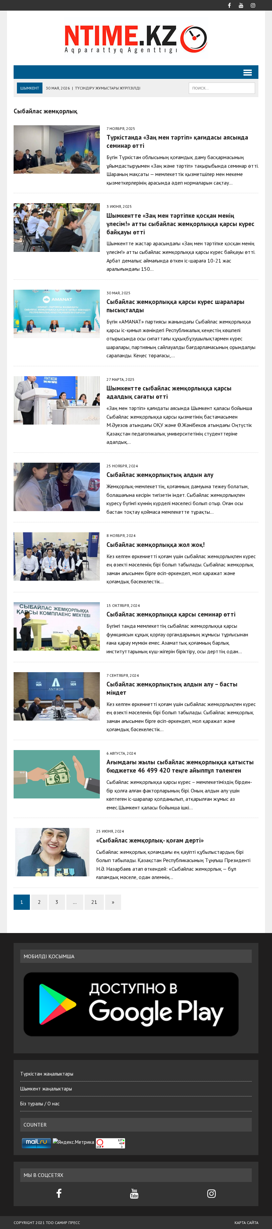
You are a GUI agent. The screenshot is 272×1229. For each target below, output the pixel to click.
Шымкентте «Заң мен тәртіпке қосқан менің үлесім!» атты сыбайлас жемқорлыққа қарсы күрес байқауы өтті (180, 223)
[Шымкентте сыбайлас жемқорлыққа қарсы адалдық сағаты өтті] (57, 420)
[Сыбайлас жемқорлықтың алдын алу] (57, 506)
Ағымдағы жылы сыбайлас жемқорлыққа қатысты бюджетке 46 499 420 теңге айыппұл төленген (180, 766)
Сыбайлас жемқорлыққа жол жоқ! (155, 544)
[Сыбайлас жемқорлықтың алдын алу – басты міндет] (57, 716)
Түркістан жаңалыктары (46, 1074)
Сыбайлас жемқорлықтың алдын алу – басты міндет (172, 688)
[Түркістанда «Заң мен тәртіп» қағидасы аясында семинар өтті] (57, 169)
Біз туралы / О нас (40, 1103)
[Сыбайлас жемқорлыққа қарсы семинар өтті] (57, 646)
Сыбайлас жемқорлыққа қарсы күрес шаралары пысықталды (175, 305)
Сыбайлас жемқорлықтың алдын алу (159, 474)
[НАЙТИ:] (222, 87)
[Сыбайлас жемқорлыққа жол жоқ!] (57, 576)
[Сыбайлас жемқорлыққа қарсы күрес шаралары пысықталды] (57, 333)
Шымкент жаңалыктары (46, 1088)
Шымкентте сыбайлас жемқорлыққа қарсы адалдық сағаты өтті (169, 392)
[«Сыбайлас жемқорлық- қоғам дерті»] (52, 872)
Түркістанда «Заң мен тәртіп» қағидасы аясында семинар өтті (178, 141)
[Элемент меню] (229, 4)
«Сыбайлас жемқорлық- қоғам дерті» (150, 840)
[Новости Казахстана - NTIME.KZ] (136, 38)
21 (94, 902)
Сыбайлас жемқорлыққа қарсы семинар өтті (171, 614)
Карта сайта (246, 1222)
